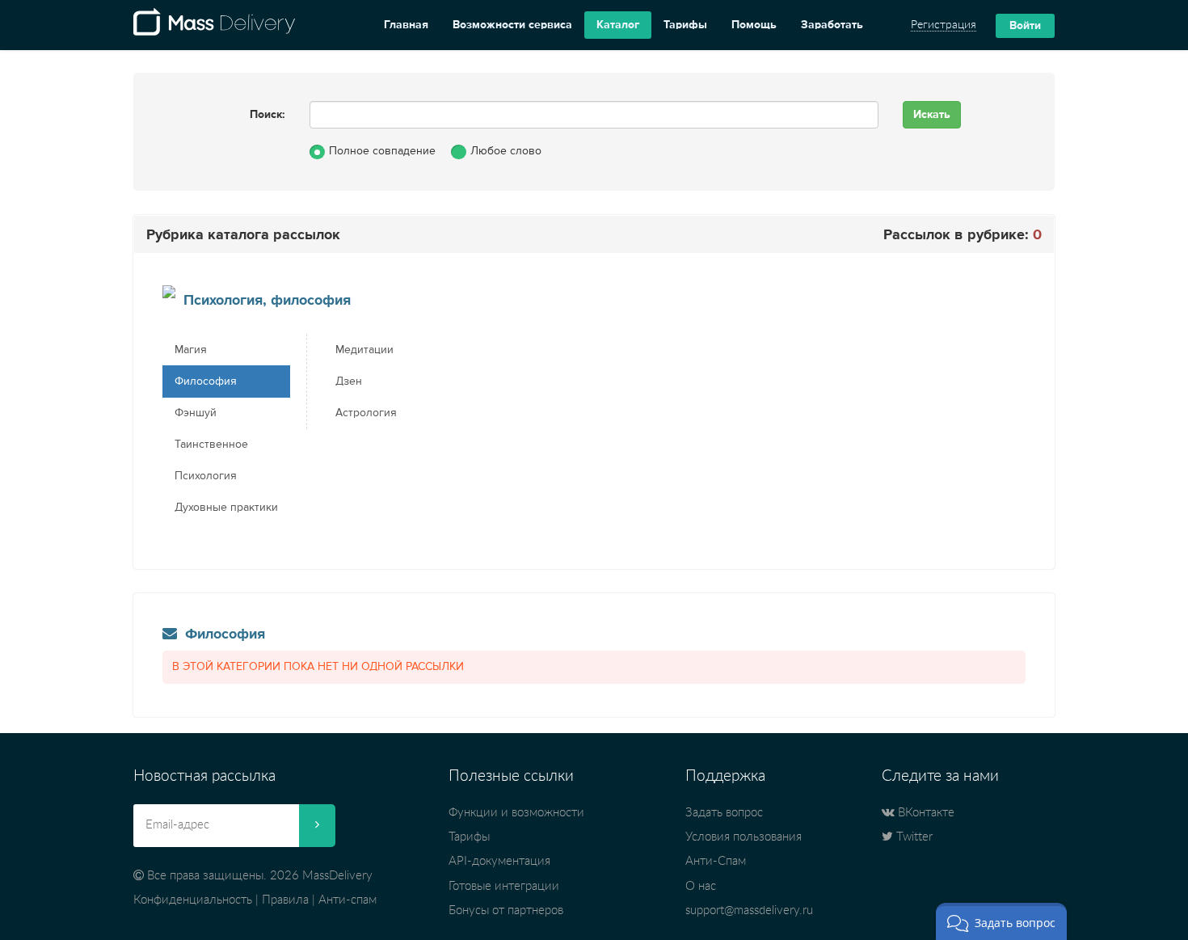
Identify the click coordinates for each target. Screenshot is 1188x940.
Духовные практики (226, 507)
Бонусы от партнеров (506, 910)
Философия (206, 381)
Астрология (366, 413)
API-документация (499, 861)
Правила (285, 900)
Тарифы (685, 25)
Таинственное (211, 444)
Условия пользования (743, 837)
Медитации (364, 350)
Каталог (617, 25)
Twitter (913, 837)
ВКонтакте (924, 813)
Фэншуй (196, 413)
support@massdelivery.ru (749, 910)
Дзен (348, 381)
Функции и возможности (516, 813)
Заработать (832, 25)
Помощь (754, 25)
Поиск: (267, 114)
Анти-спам (347, 900)
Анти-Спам (715, 861)
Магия (191, 350)
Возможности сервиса (512, 25)
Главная (406, 25)
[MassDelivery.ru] (214, 25)
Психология (206, 476)
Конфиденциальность (192, 900)
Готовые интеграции (504, 886)
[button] (1001, 921)
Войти (1025, 26)
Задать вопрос (724, 813)
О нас (700, 886)
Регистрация (943, 25)
